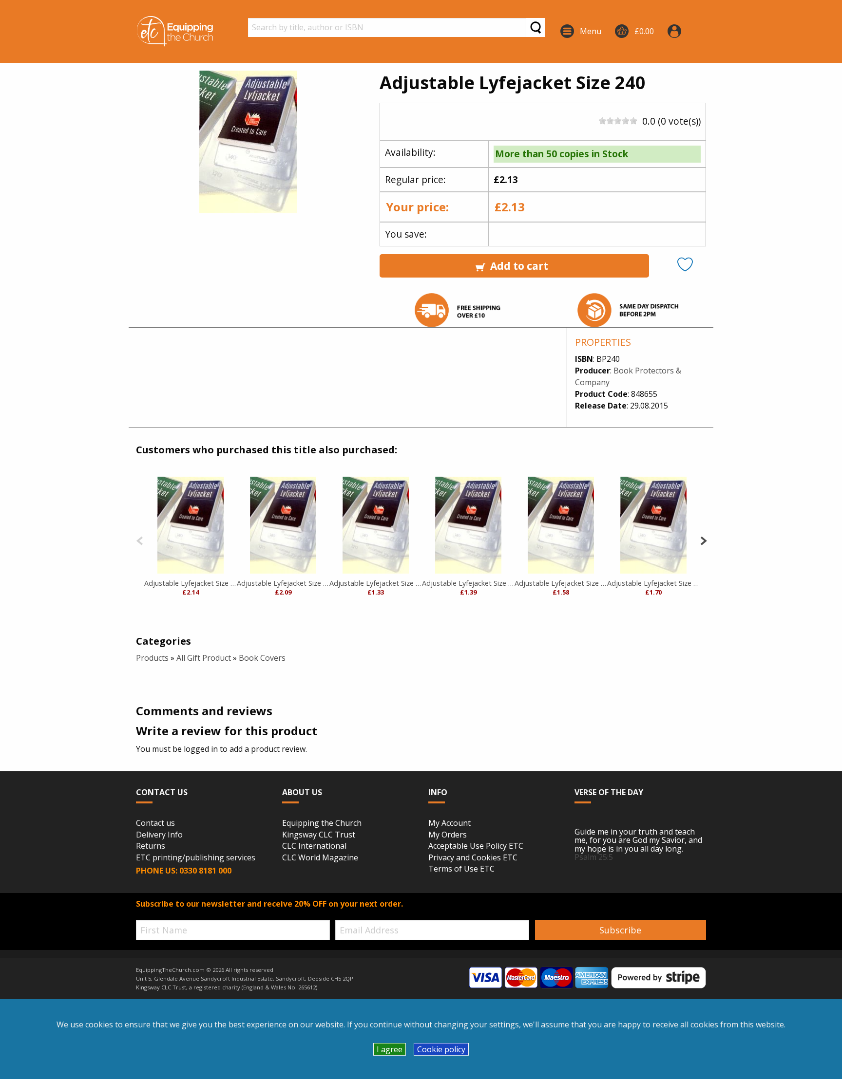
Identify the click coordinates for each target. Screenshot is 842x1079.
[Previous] (139, 539)
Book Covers (262, 657)
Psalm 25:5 (593, 857)
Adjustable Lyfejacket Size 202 (468, 583)
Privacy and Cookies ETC (472, 858)
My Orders (447, 835)
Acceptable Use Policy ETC (475, 846)
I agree (389, 1049)
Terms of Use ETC (461, 869)
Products (152, 657)
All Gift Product (203, 657)
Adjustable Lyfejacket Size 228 (653, 583)
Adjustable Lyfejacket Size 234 (283, 583)
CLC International (314, 846)
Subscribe (620, 930)
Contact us (155, 823)
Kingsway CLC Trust (318, 835)
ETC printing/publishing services (195, 858)
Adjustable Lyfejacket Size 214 (561, 583)
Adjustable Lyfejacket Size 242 (190, 583)
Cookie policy (441, 1049)
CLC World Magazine (320, 858)
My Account (449, 823)
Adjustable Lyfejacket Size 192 (375, 583)
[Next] (703, 539)
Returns (150, 846)
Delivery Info (159, 835)
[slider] (617, 121)
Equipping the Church (322, 823)
